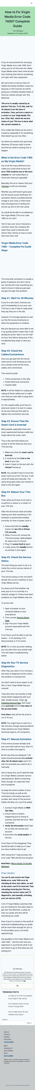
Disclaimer (6, 1037)
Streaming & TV (8, 1048)
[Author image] (11, 31)
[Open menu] (31, 3)
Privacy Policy (7, 1039)
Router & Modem (8, 1050)
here (24, 981)
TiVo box (5, 186)
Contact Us (7, 1034)
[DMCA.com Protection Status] (17, 1071)
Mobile (5, 1045)
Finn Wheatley (18, 31)
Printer (5, 1053)
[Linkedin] (17, 986)
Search (4, 1020)
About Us (6, 1032)
